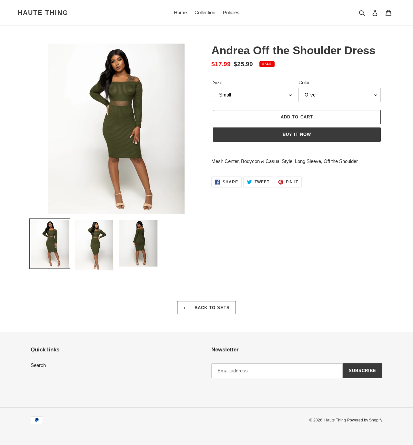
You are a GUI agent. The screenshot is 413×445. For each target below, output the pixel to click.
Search (38, 365)
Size (217, 82)
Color (304, 82)
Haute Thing (43, 12)
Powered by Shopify (364, 420)
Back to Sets (211, 307)
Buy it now (297, 134)
